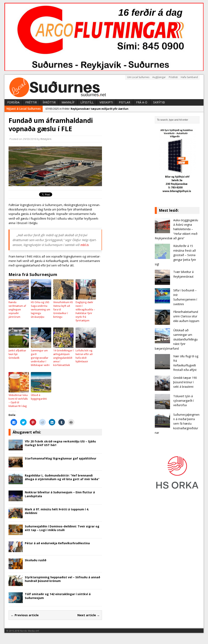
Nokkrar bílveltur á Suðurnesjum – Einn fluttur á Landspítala (60, 494)
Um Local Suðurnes (138, 77)
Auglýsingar (159, 77)
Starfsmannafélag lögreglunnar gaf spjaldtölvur (60, 458)
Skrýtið (159, 102)
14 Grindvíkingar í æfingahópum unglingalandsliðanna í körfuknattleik (63, 358)
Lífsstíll (87, 102)
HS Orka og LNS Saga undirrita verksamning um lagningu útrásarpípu (40, 310)
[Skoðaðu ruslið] (16, 567)
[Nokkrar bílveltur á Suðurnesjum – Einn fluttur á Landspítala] (16, 499)
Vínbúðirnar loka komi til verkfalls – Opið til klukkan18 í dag (18, 400)
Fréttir (31, 102)
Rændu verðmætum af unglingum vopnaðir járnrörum (17, 310)
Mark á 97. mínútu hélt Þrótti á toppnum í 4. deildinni (57, 511)
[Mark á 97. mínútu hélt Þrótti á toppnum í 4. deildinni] (16, 516)
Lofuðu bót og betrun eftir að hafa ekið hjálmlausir (84, 356)
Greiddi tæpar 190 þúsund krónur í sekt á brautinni (185, 382)
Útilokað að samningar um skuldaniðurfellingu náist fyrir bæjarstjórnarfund (176, 339)
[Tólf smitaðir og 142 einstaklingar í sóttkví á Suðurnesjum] (16, 601)
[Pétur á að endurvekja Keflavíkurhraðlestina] (16, 550)
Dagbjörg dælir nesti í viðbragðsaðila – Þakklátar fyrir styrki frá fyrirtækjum (85, 311)
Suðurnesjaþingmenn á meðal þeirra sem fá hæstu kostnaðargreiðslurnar (177, 424)
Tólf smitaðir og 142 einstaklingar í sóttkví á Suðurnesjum (58, 596)
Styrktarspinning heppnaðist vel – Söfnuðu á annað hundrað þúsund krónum (62, 579)
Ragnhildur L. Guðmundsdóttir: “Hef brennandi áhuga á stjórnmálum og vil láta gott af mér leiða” (62, 477)
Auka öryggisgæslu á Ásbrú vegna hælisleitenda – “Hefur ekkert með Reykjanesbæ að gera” (176, 229)
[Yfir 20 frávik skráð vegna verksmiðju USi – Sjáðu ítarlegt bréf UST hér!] (16, 448)
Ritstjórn (45, 139)
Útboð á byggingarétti (39, 396)
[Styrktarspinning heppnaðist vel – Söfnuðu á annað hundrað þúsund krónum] (16, 584)
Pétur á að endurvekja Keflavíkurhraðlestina (57, 543)
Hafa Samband (189, 77)
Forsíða (13, 102)
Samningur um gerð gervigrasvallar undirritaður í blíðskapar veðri (40, 358)
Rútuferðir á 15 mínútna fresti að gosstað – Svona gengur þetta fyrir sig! (175, 255)
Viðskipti (106, 102)
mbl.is (84, 245)
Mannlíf (68, 102)
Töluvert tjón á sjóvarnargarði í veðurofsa (183, 400)
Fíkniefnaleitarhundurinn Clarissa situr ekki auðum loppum (186, 316)
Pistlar (124, 102)
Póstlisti (173, 77)
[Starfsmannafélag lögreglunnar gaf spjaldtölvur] (16, 465)
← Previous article (25, 615)
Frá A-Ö (141, 102)
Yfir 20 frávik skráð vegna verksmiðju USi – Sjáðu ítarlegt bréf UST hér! (60, 443)
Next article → (88, 615)
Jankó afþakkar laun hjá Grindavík (17, 354)
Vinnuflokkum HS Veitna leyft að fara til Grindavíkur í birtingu (63, 310)
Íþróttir (49, 102)
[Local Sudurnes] (104, 87)
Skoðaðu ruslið (35, 560)
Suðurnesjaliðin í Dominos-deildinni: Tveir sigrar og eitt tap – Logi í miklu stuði (62, 528)
